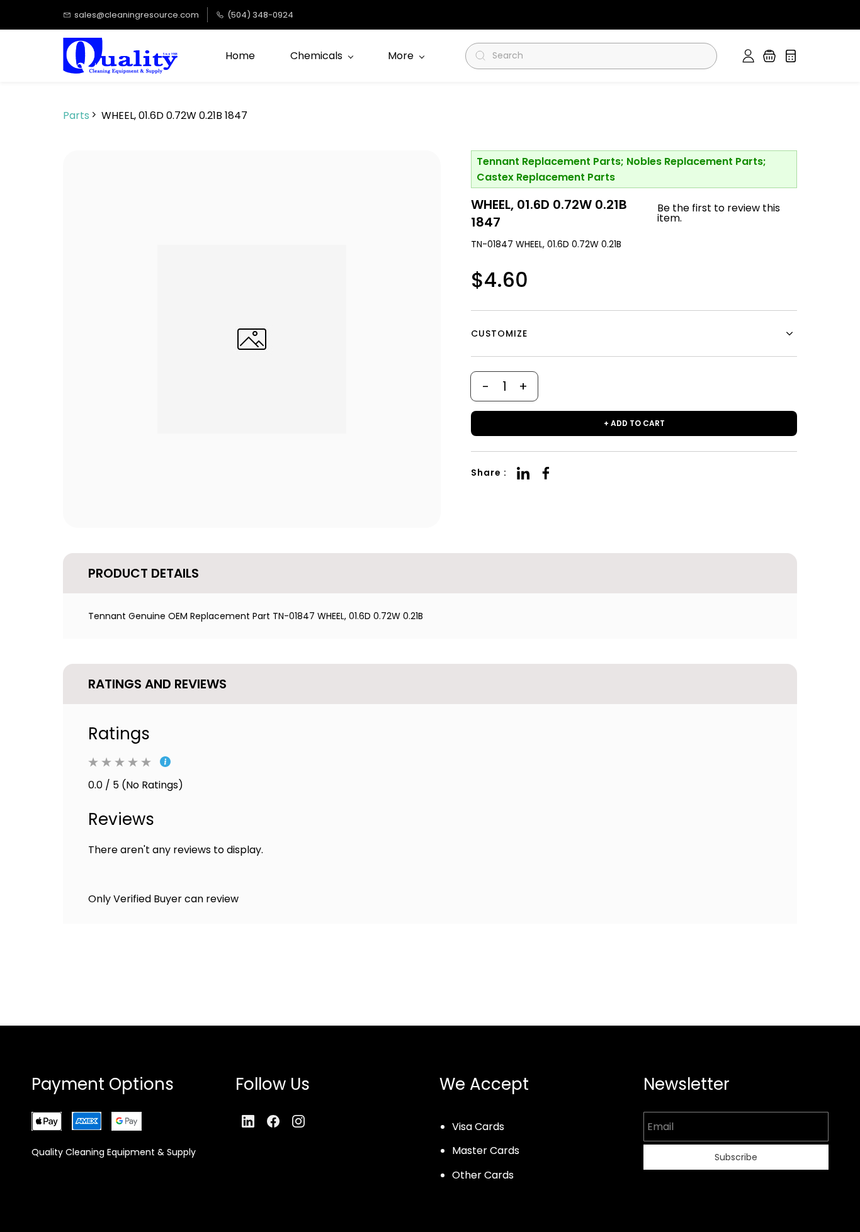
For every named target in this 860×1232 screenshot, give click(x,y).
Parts (76, 115)
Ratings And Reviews (157, 684)
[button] (769, 56)
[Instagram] (298, 1121)
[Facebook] (546, 473)
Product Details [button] (143, 573)
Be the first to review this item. (718, 213)
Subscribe (736, 1157)
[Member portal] (748, 56)
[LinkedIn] (523, 473)
